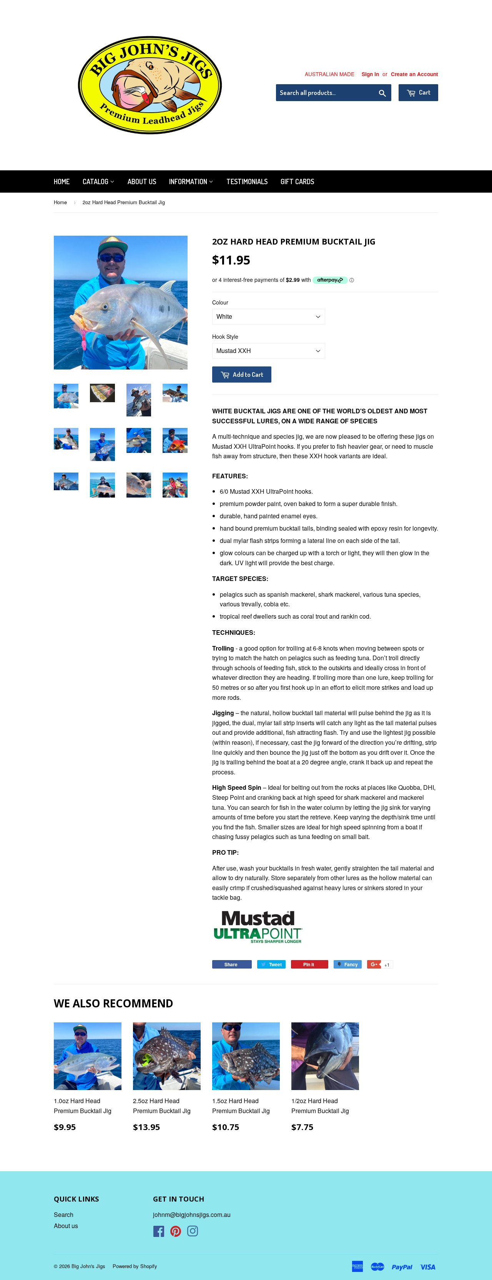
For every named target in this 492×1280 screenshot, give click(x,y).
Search (63, 1214)
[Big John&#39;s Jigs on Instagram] (192, 1233)
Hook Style (225, 336)
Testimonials (247, 181)
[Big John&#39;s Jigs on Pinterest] (175, 1233)
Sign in (370, 74)
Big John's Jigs (88, 1266)
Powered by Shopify (135, 1266)
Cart (424, 92)
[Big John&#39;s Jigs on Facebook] (159, 1233)
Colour (220, 302)
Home (62, 181)
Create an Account (414, 74)
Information (189, 181)
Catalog (96, 181)
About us (142, 181)
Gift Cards (297, 181)
